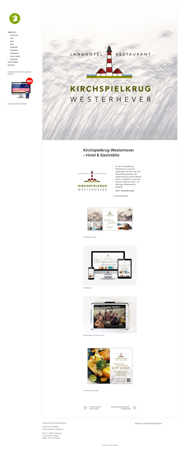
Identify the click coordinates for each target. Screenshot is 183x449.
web (11, 38)
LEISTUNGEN (13, 62)
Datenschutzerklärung (153, 423)
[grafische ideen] (15, 18)
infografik (13, 59)
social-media (15, 56)
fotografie (14, 47)
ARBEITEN (12, 32)
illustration (14, 50)
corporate (14, 35)
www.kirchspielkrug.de (121, 196)
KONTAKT (11, 65)
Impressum (139, 423)
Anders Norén (113, 445)
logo (11, 44)
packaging (14, 53)
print (12, 41)
